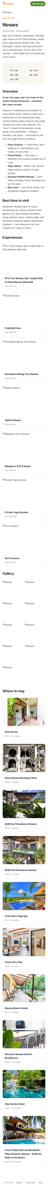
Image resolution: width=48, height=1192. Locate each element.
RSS (40, 1182)
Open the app (38, 4)
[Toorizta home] (8, 4)
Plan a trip (30, 1182)
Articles (19, 1182)
